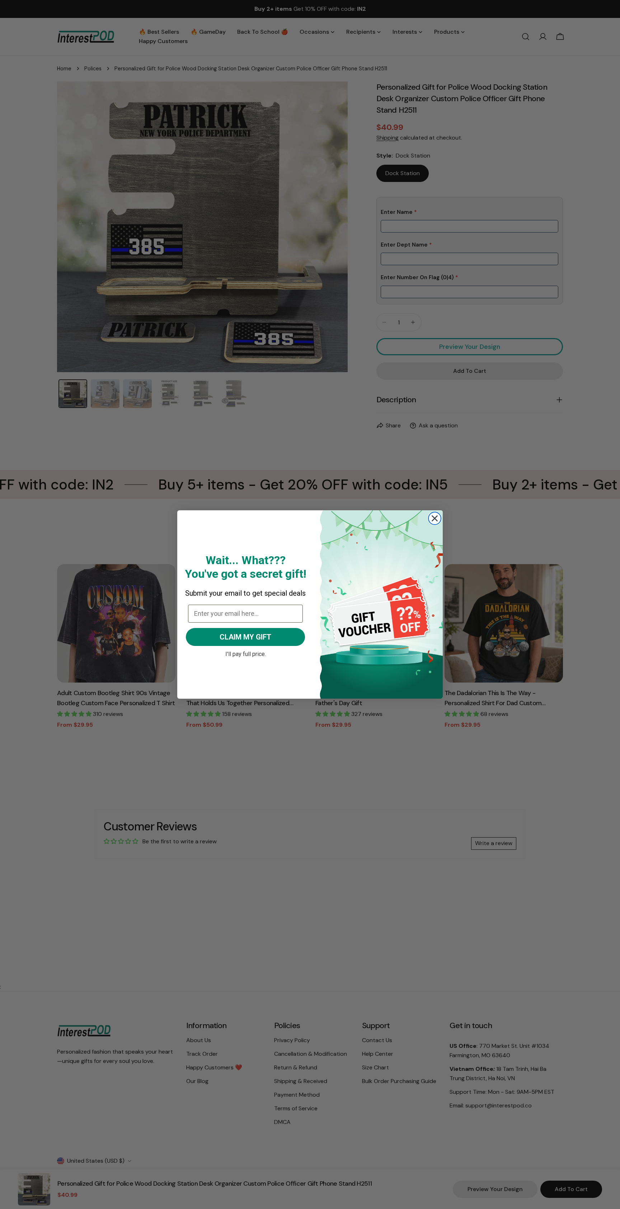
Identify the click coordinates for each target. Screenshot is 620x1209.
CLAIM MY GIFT (245, 637)
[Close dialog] (434, 518)
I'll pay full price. (245, 653)
